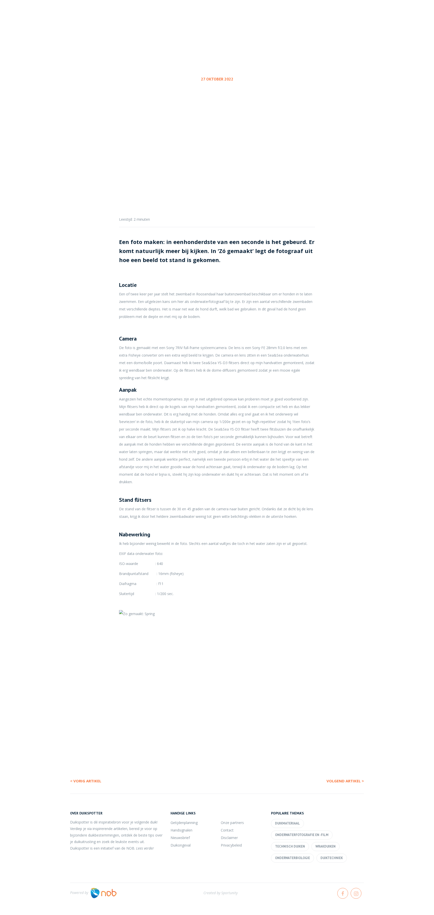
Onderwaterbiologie (292, 858)
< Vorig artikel (85, 780)
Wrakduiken (325, 846)
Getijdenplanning (184, 822)
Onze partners (232, 822)
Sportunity (229, 892)
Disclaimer (229, 837)
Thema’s (337, 22)
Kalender (304, 22)
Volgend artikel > (345, 780)
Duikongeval (181, 845)
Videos (404, 22)
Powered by (79, 892)
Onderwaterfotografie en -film (216, 117)
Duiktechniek (331, 858)
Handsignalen (181, 830)
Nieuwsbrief (180, 837)
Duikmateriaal (287, 823)
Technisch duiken (290, 846)
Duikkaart (371, 22)
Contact (227, 830)
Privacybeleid (231, 845)
